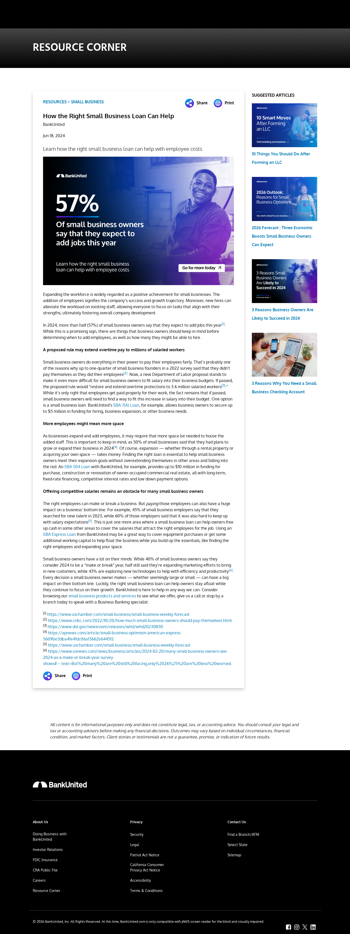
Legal (134, 844)
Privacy (136, 822)
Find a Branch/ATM (243, 834)
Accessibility (140, 880)
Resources (55, 101)
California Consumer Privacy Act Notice (147, 867)
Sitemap (234, 855)
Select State (238, 844)
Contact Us (237, 822)
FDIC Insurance (45, 860)
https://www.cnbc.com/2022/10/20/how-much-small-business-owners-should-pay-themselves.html (140, 620)
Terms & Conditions (146, 890)
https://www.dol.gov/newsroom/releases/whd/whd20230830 (105, 626)
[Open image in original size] (60, 784)
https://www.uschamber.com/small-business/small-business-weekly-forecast (118, 614)
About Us (40, 822)
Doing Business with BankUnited (50, 836)
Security (136, 834)
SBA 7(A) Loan (126, 405)
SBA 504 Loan (77, 466)
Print (229, 102)
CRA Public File (45, 870)
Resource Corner (46, 890)
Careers (39, 880)
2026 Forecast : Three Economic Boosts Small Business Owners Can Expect (282, 236)
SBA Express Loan (59, 534)
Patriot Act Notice (144, 855)
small (102, 595)
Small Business (87, 101)
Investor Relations (48, 849)
